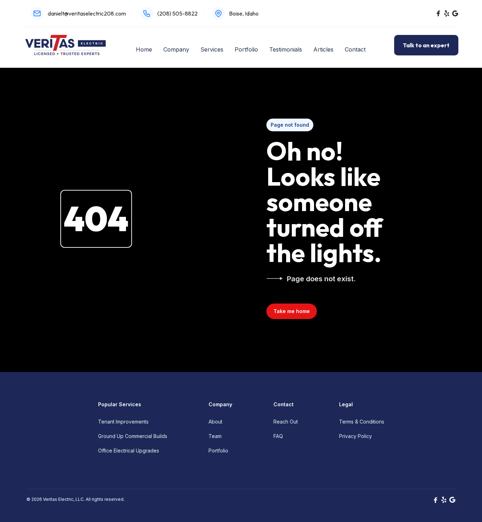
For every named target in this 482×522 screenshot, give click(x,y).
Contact (355, 49)
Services (211, 49)
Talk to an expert (426, 45)
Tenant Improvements (123, 422)
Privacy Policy (355, 436)
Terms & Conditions (361, 422)
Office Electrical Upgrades (128, 451)
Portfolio (246, 49)
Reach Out (285, 422)
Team (215, 436)
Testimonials (285, 49)
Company (176, 49)
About (215, 422)
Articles (323, 49)
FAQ (278, 436)
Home (144, 49)
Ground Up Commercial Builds (132, 436)
